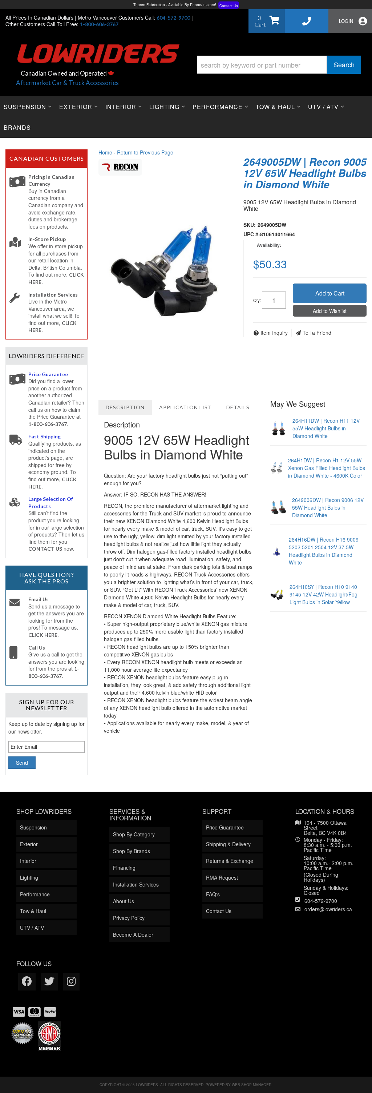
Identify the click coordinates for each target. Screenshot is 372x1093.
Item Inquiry (274, 332)
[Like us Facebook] (27, 981)
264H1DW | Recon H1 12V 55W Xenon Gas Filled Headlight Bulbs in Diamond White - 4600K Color (326, 468)
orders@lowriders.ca (328, 909)
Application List (185, 407)
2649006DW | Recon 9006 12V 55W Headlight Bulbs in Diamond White (328, 507)
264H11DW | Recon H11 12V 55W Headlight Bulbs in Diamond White (326, 428)
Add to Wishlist (330, 310)
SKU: (249, 224)
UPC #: (251, 234)
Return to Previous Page (145, 152)
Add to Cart (329, 293)
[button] (279, 65)
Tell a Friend (317, 332)
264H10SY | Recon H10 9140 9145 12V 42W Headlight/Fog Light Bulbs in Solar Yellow (323, 594)
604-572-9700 (320, 900)
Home (105, 152)
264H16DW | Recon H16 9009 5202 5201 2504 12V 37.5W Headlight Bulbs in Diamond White (324, 551)
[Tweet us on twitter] (49, 981)
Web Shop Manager (251, 1084)
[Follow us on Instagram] (71, 981)
